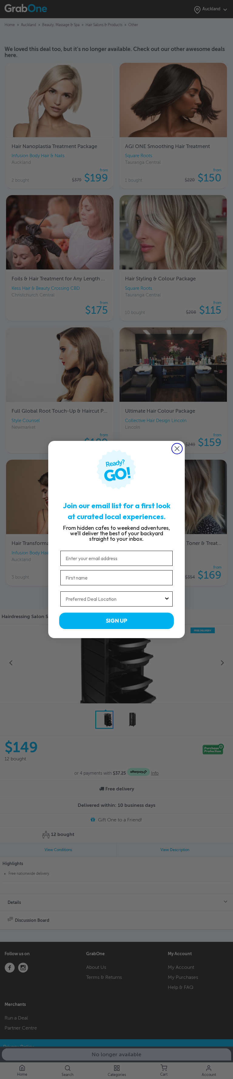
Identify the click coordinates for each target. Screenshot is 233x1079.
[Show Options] (167, 599)
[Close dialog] (177, 448)
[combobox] (115, 599)
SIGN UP (116, 620)
